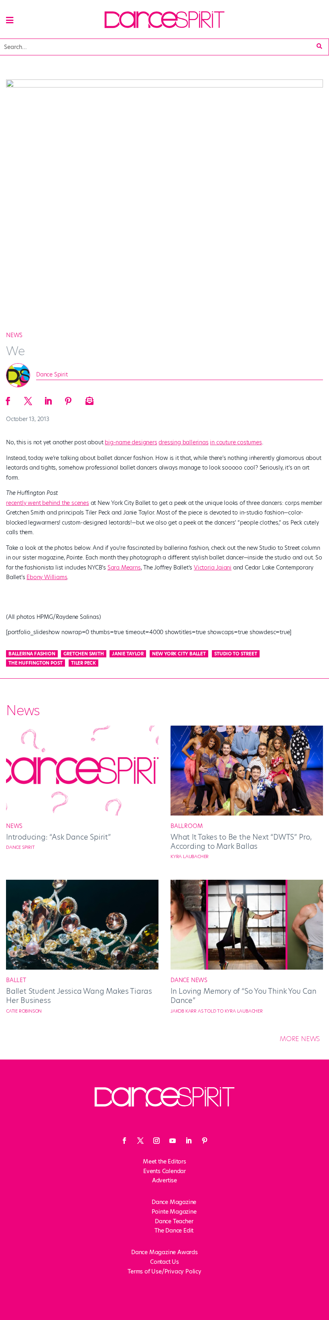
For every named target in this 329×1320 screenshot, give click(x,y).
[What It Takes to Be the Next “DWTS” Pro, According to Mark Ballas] (247, 813)
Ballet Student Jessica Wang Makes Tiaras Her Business (79, 995)
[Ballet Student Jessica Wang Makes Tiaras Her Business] (82, 968)
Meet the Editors (164, 1161)
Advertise (164, 1180)
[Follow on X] (140, 1140)
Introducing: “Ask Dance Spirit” (58, 837)
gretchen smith (83, 654)
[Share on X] (28, 399)
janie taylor (128, 654)
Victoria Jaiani (213, 567)
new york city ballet (179, 654)
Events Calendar (164, 1171)
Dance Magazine (174, 1202)
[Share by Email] (88, 399)
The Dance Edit (173, 1230)
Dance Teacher (174, 1221)
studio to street (235, 654)
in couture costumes (236, 442)
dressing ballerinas (183, 442)
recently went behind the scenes (47, 503)
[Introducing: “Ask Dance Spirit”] (82, 813)
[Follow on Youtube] (172, 1140)
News (14, 335)
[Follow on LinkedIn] (188, 1140)
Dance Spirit (52, 374)
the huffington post (35, 663)
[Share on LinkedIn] (48, 399)
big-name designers (131, 442)
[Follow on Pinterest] (204, 1140)
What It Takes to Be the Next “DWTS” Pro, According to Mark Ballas (241, 841)
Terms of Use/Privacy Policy (164, 1271)
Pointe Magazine (174, 1212)
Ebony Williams (46, 577)
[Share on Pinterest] (68, 399)
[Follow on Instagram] (156, 1140)
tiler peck (83, 663)
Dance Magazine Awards (164, 1252)
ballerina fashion (31, 654)
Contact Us (164, 1262)
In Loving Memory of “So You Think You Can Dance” (244, 995)
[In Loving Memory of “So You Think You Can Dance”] (247, 968)
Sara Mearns (124, 567)
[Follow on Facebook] (124, 1140)
